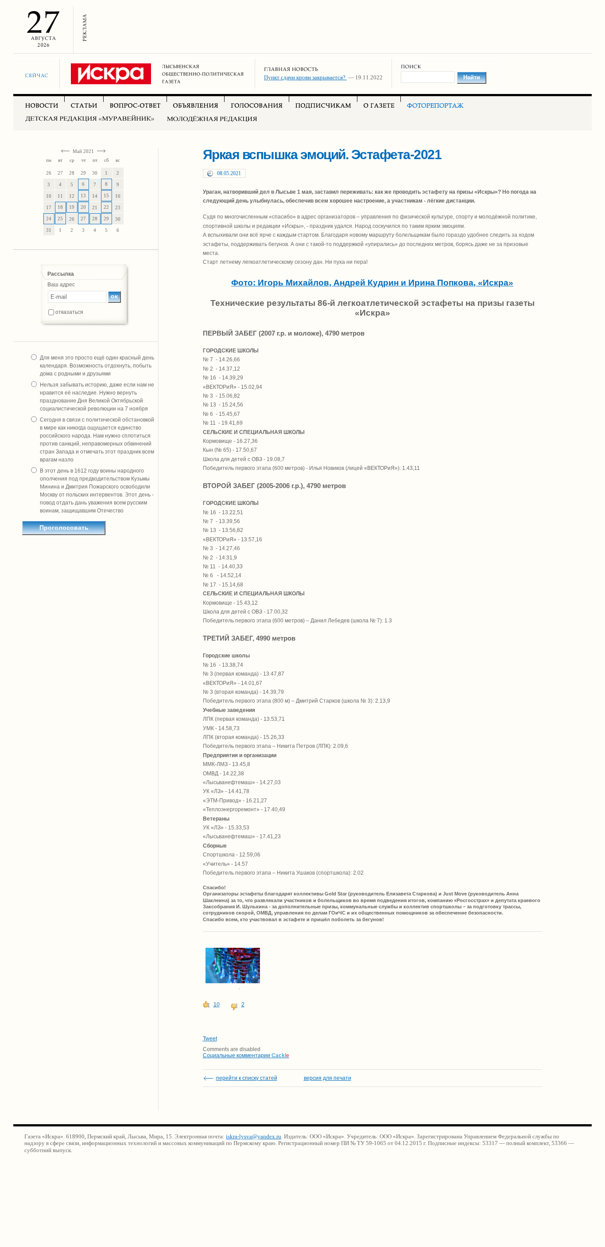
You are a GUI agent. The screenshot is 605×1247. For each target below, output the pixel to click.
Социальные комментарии (246, 1055)
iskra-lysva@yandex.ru (253, 1136)
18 (60, 207)
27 (83, 218)
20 (83, 207)
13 (83, 195)
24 (48, 218)
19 (71, 207)
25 (60, 218)
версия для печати (327, 1078)
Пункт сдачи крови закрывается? (305, 77)
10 (216, 1004)
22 (106, 207)
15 (106, 195)
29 (106, 218)
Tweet (210, 1039)
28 (94, 218)
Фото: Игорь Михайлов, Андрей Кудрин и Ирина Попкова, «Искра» (372, 282)
